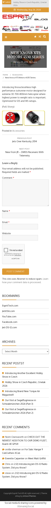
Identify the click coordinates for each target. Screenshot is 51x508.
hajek (34, 62)
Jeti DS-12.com (9, 327)
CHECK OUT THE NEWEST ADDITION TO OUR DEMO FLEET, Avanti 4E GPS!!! (24, 440)
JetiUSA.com (8, 311)
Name (6, 211)
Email (5, 222)
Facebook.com (9, 322)
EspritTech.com (10, 305)
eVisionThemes (29, 496)
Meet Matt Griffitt (37, 458)
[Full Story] (12, 125)
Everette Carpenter (14, 458)
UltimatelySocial (25, 506)
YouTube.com (9, 316)
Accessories (18, 130)
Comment (8, 177)
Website (6, 233)
